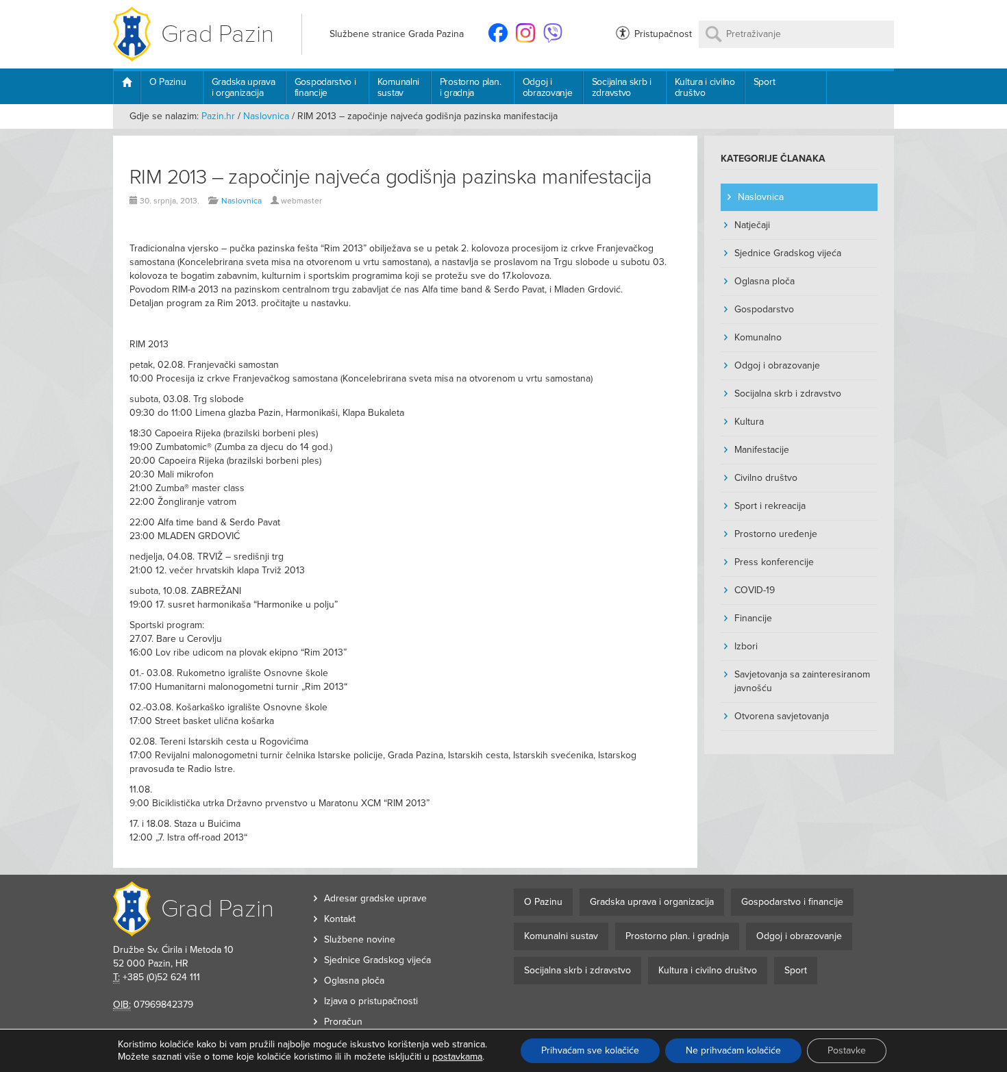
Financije (753, 618)
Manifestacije (761, 450)
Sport (764, 82)
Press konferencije (774, 562)
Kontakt (340, 919)
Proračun (343, 1021)
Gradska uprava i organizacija (243, 87)
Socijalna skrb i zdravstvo (621, 87)
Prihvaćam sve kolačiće (590, 1050)
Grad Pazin (217, 34)
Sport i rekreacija (770, 506)
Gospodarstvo (764, 309)
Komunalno (758, 337)
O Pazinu (167, 82)
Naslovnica (266, 116)
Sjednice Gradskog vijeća (787, 253)
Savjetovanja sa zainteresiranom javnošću (802, 681)
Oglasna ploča (764, 281)
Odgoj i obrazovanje (548, 87)
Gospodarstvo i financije (325, 87)
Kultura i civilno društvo (705, 87)
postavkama (457, 1056)
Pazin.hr (218, 116)
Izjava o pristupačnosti (371, 1001)
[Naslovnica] (126, 87)
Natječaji (752, 225)
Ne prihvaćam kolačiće (733, 1050)
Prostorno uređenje (775, 534)
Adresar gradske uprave (375, 898)
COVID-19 (754, 590)
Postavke (847, 1050)
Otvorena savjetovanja (781, 716)
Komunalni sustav (398, 87)
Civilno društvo (765, 478)
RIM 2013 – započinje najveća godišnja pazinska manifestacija (390, 177)
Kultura (749, 421)
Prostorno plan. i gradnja (470, 87)
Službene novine (359, 939)
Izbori (746, 646)
